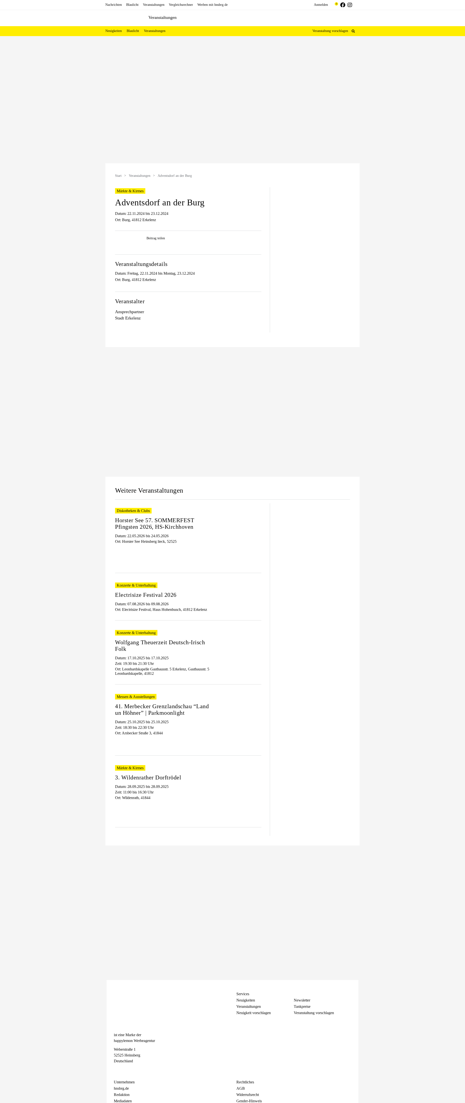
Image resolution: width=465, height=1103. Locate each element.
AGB (240, 1088)
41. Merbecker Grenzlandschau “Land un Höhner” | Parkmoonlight (162, 709)
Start (118, 176)
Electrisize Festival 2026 (146, 595)
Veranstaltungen (139, 176)
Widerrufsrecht (247, 1095)
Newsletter (302, 1000)
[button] (353, 31)
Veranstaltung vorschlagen (330, 31)
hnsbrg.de (121, 1088)
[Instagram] (125, 1070)
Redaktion (122, 1095)
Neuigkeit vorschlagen (253, 1013)
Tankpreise (302, 1006)
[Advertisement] (59, 118)
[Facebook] (116, 1070)
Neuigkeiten (245, 1000)
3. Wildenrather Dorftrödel (148, 777)
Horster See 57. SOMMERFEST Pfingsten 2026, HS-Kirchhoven (154, 523)
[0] (334, 5)
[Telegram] (133, 1070)
